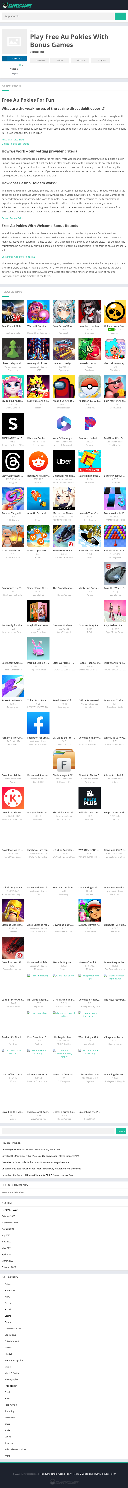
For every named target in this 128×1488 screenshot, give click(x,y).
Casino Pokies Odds (13, 218)
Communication (13, 1328)
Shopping (9, 1411)
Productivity (11, 1385)
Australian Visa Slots (13, 139)
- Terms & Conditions (82, 1473)
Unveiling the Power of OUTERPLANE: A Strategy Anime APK (31, 1149)
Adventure (10, 1290)
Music (7, 1366)
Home (33, 30)
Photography (11, 1379)
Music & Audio (12, 1373)
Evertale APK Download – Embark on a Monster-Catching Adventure (35, 1162)
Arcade (8, 1303)
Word (7, 1455)
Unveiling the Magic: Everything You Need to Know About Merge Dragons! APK (40, 1155)
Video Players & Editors (16, 1449)
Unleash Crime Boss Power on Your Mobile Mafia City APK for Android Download (41, 1168)
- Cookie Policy (64, 1473)
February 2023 (9, 1267)
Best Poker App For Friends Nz (18, 256)
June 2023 (6, 1241)
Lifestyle (9, 1353)
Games (8, 1347)
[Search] (120, 16)
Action (8, 1283)
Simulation (10, 1417)
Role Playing (11, 1404)
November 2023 (10, 1209)
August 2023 (8, 1228)
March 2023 (7, 1260)
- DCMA (96, 1473)
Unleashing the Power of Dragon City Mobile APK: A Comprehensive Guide (38, 1174)
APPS (7, 1296)
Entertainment (12, 1341)
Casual (8, 1322)
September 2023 (10, 1222)
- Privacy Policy (108, 1473)
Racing (8, 1398)
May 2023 (6, 1247)
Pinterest (81, 60)
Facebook (40, 60)
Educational (10, 1334)
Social (7, 1423)
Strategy (9, 1442)
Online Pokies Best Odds (15, 143)
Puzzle (8, 1392)
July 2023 (6, 1235)
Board (8, 1309)
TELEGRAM (17, 58)
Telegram (102, 60)
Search (121, 1131)
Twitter (60, 60)
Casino (8, 1315)
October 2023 (8, 1216)
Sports (8, 1436)
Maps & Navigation (14, 1360)
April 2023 (6, 1254)
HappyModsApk (48, 1473)
